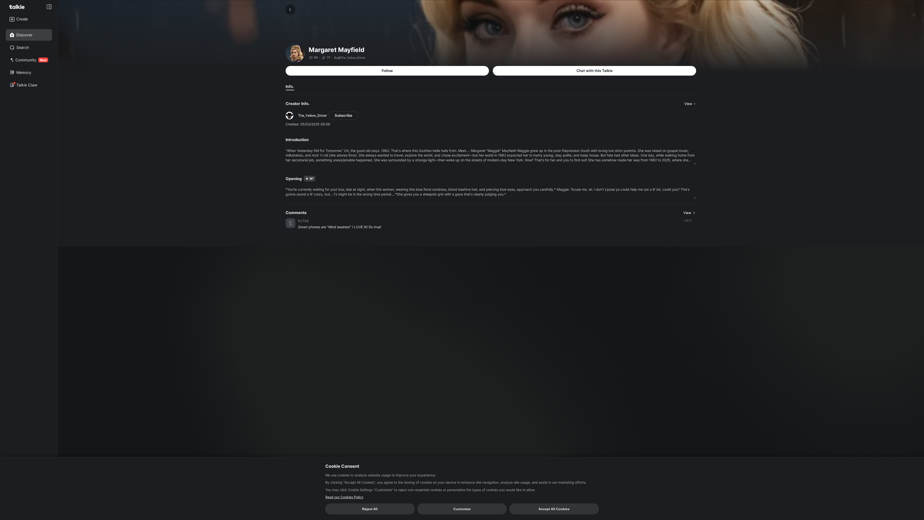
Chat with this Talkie (595, 70)
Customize (462, 509)
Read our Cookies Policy (344, 497)
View (687, 213)
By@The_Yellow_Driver (349, 57)
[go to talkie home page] (18, 7)
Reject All (370, 509)
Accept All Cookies (554, 509)
